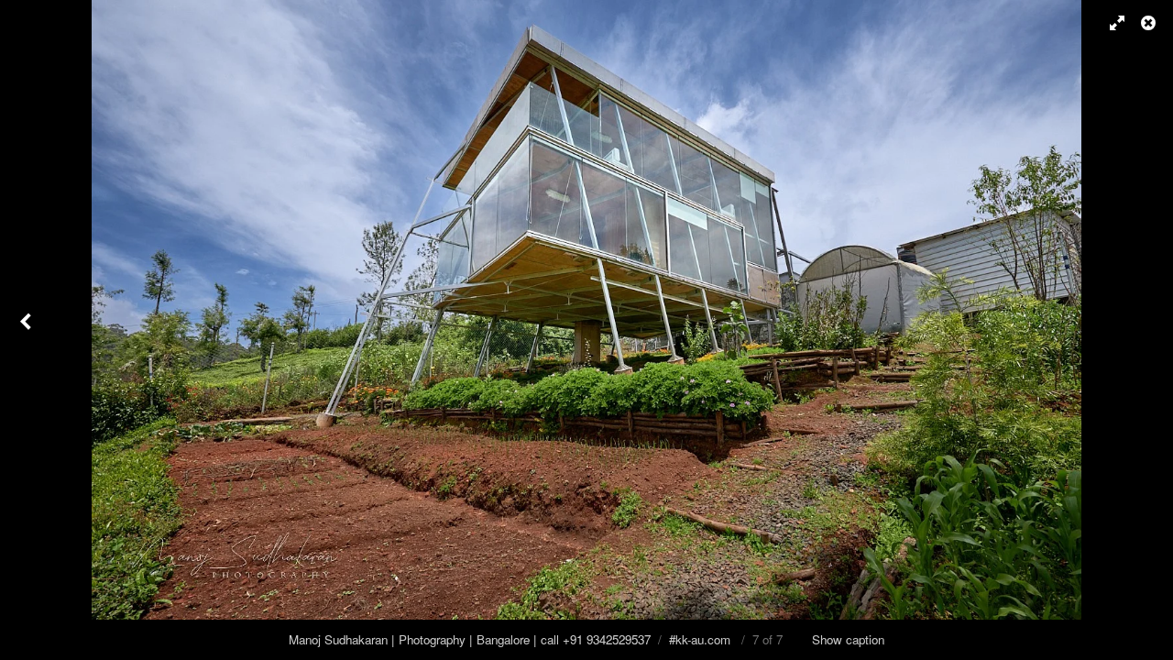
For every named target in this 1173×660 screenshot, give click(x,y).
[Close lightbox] (1150, 23)
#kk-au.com (699, 639)
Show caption (848, 639)
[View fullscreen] (1109, 23)
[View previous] (27, 330)
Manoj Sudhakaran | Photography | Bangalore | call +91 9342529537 (470, 639)
